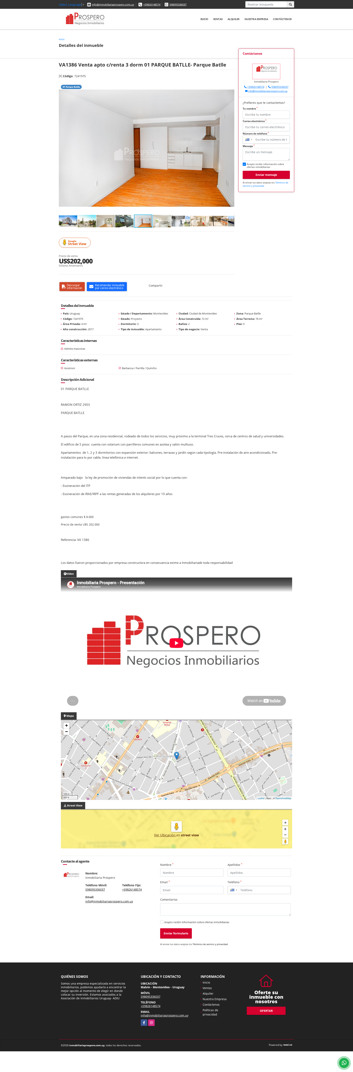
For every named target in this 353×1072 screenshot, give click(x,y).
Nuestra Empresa (256, 19)
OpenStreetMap (283, 798)
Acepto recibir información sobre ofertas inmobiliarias (196, 922)
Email (165, 882)
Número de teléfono (256, 133)
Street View (77, 242)
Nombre (166, 865)
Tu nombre (250, 108)
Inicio (204, 19)
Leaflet (261, 798)
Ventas (218, 19)
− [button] (66, 731)
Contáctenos (282, 19)
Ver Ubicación (165, 835)
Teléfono (234, 882)
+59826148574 (151, 4)
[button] (230, 86)
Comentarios (169, 899)
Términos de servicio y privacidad (210, 944)
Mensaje (249, 146)
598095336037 (178, 4)
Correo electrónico (254, 121)
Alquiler (234, 19)
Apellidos (235, 865)
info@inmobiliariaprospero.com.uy (113, 4)
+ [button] (66, 725)
